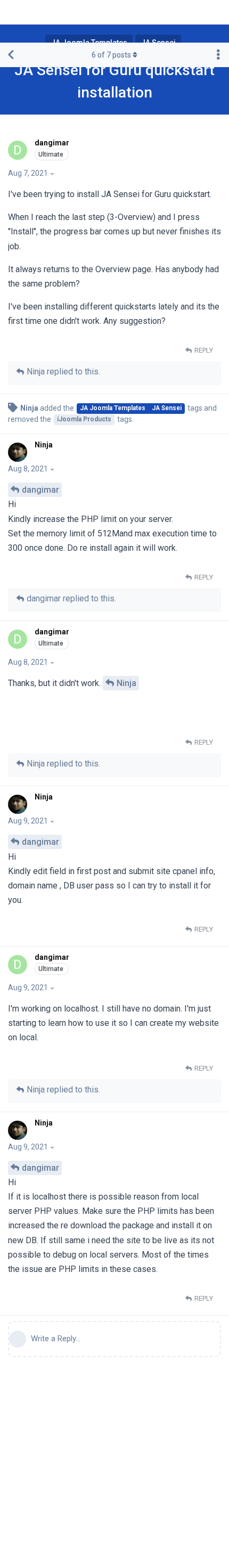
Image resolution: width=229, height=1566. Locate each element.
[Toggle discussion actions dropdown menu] (218, 55)
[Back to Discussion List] (10, 55)
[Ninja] (19, 452)
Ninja (126, 683)
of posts (111, 55)
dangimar (40, 490)
